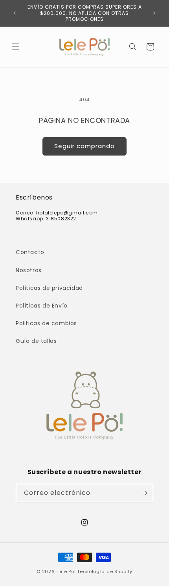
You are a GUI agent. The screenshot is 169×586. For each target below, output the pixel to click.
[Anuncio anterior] (14, 13)
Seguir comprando (84, 146)
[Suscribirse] (144, 493)
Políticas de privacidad (49, 288)
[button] (15, 46)
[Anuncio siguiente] (154, 13)
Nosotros (29, 270)
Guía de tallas (36, 341)
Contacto (30, 252)
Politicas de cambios (46, 323)
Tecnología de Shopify (104, 571)
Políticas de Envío (42, 305)
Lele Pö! (66, 571)
